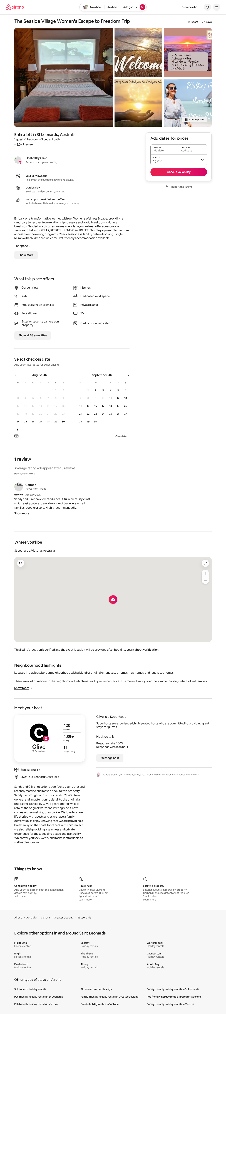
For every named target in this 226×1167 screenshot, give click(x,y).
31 (18, 429)
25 (25, 421)
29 (55, 421)
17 (103, 405)
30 (63, 421)
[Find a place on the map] (20, 563)
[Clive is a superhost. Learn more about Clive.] (17, 160)
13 (125, 398)
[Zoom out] (205, 580)
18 (110, 405)
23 (95, 413)
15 (88, 405)
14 (80, 405)
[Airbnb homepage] (15, 7)
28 (80, 421)
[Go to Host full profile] (49, 738)
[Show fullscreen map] (205, 563)
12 (118, 398)
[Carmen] (18, 486)
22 (88, 413)
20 (125, 405)
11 (111, 398)
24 (18, 421)
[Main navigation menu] (216, 7)
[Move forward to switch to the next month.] (128, 375)
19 (118, 405)
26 (33, 421)
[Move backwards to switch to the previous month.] (16, 375)
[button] (178, 159)
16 (95, 405)
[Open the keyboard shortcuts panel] (16, 436)
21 (80, 413)
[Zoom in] (205, 573)
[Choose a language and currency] (207, 7)
